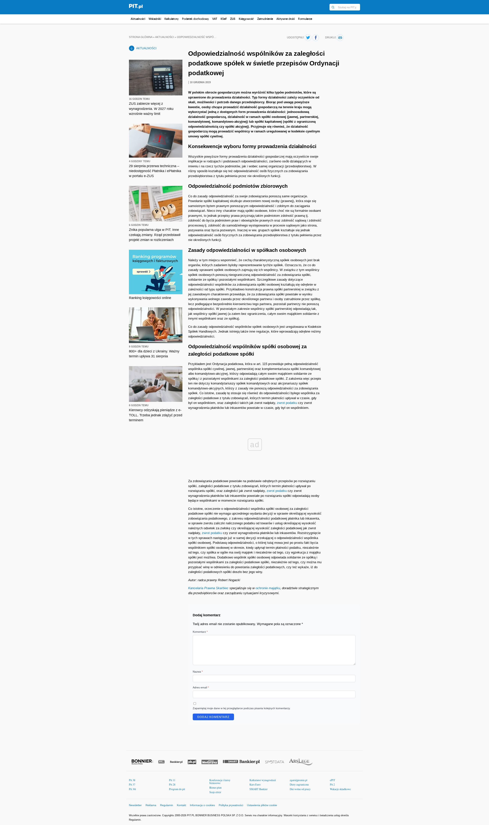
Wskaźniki (155, 19)
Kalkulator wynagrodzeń (262, 780)
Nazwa (198, 671)
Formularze (305, 19)
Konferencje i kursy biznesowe (219, 781)
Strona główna (140, 37)
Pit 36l (132, 789)
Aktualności (138, 19)
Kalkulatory (171, 19)
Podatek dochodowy (195, 19)
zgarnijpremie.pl (298, 780)
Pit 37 (132, 784)
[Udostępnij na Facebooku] (315, 37)
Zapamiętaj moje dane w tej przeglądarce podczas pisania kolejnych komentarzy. (242, 708)
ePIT (332, 780)
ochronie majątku (268, 588)
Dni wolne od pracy (300, 789)
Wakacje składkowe (340, 789)
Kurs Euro (255, 784)
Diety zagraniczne (299, 784)
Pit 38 (132, 780)
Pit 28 (172, 784)
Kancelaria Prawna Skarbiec (208, 588)
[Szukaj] (332, 7)
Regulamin (166, 805)
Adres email (201, 687)
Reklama (151, 805)
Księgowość (246, 19)
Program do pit (177, 789)
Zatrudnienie (265, 19)
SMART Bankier (258, 789)
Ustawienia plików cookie (262, 805)
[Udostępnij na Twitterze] (308, 37)
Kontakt (181, 805)
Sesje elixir (215, 792)
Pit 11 (172, 780)
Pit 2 (332, 784)
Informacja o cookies (202, 805)
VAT (214, 19)
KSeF (224, 19)
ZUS (232, 19)
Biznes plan (215, 787)
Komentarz (200, 631)
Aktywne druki (285, 19)
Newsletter (135, 805)
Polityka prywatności (231, 805)
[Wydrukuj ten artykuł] (340, 37)
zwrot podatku (287, 403)
